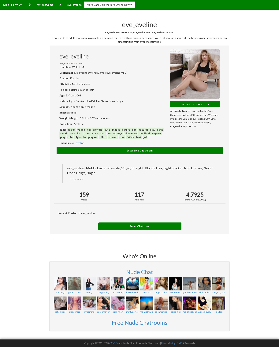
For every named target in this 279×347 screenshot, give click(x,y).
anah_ (89, 292)
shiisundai (204, 292)
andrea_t (60, 292)
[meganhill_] (103, 283)
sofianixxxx (60, 311)
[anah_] (89, 283)
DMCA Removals (186, 343)
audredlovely (204, 311)
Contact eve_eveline (194, 104)
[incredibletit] (132, 283)
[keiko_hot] (176, 303)
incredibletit (132, 292)
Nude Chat (139, 271)
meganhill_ (103, 292)
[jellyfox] (219, 303)
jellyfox (218, 311)
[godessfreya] (75, 283)
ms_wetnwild (146, 311)
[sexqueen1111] (176, 283)
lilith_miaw (118, 311)
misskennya (118, 292)
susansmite (161, 311)
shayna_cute (218, 292)
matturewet (132, 311)
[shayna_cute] (219, 283)
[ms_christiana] (190, 303)
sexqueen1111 (176, 292)
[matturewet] (132, 303)
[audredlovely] (204, 303)
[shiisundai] (204, 283)
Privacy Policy (168, 343)
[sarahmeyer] (103, 303)
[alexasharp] (75, 303)
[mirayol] (147, 283)
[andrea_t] (60, 283)
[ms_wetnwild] (147, 303)
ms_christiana (190, 311)
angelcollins (161, 292)
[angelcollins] (161, 283)
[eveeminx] (89, 303)
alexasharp (74, 311)
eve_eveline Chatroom (71, 63)
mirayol (147, 292)
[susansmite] (161, 303)
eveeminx (89, 311)
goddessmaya (190, 292)
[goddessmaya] (190, 283)
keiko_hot (175, 311)
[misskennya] (118, 283)
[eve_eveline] (195, 74)
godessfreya (74, 292)
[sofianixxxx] (60, 303)
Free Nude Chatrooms (139, 322)
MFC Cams (116, 343)
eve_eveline (77, 142)
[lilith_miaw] (118, 303)
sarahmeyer (103, 311)
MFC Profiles (13, 5)
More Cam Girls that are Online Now (108, 4)
